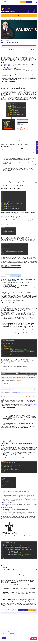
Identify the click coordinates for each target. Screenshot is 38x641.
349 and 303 (5, 150)
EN (18, 1)
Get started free (23, 610)
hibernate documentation (32, 404)
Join (11, 11)
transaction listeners (10, 427)
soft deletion (13, 452)
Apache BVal (27, 150)
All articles (18, 15)
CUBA (14, 219)
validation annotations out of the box (24, 161)
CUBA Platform (11, 64)
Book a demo (32, 610)
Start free (23, 1)
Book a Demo (29, 1)
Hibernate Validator (20, 150)
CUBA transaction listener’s (5, 504)
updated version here (27, 46)
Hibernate (18, 219)
